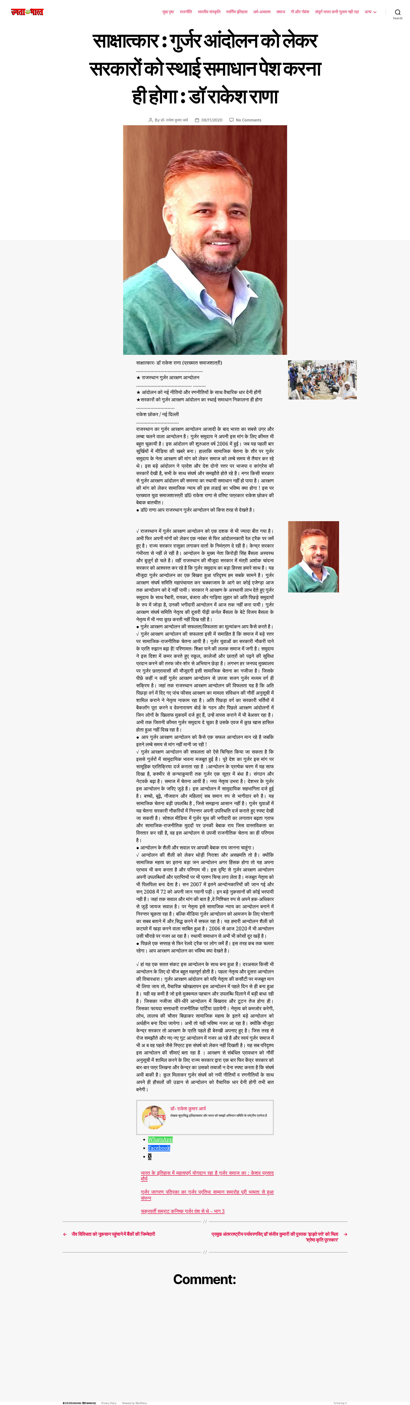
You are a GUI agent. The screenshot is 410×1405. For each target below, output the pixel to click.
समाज (280, 11)
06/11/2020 (211, 120)
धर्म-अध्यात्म (261, 11)
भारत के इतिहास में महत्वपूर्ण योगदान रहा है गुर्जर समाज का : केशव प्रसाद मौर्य (207, 1176)
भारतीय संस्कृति (209, 11)
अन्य (368, 11)
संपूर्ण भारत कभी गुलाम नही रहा (337, 11)
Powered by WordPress (134, 1403)
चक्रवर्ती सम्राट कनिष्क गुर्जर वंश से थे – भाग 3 (183, 1211)
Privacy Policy (108, 1403)
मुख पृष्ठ (168, 11)
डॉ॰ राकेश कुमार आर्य (174, 120)
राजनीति (186, 11)
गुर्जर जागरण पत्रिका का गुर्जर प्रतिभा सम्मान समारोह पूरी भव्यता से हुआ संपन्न (207, 1195)
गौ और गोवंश (300, 11)
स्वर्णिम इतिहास (236, 11)
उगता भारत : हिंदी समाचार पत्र (84, 1403)
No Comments (248, 120)
